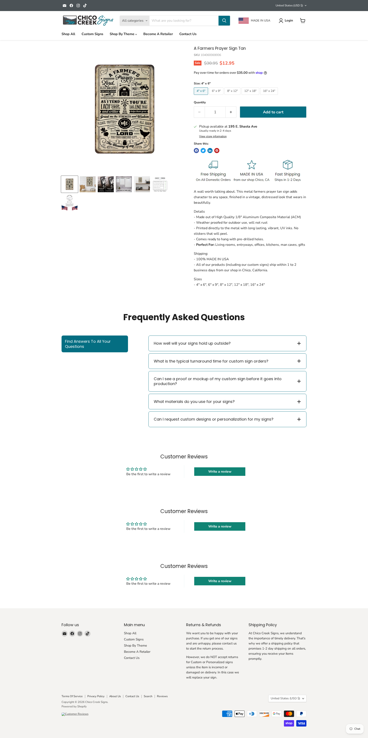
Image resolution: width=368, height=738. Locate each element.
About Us (115, 696)
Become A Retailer (158, 34)
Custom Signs (92, 34)
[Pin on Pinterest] (216, 150)
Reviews (162, 696)
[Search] (224, 21)
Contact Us (188, 34)
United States (289, 5)
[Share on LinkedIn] (210, 150)
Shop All (68, 34)
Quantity (200, 102)
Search (148, 696)
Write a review (219, 471)
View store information (213, 136)
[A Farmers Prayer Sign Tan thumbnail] (87, 184)
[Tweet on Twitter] (203, 150)
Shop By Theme (122, 34)
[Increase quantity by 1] (231, 112)
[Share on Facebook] (196, 150)
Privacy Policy (96, 696)
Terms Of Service (72, 696)
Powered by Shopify (74, 706)
